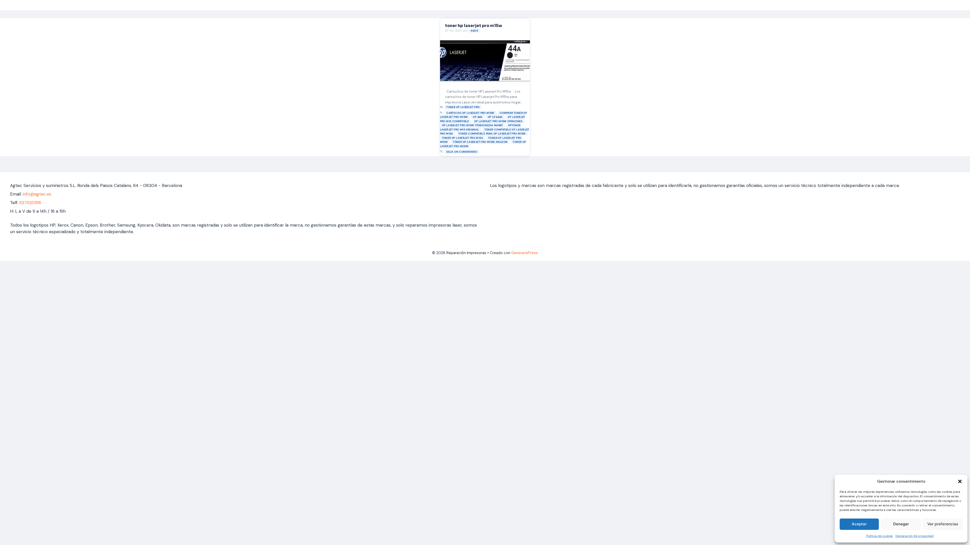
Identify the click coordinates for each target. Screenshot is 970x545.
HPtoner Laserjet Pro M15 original (480, 127)
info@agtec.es (37, 194)
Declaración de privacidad (914, 536)
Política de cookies (879, 536)
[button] (959, 481)
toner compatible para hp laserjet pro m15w (492, 133)
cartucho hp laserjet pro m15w (470, 113)
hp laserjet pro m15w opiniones (498, 121)
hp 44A (477, 117)
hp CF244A (495, 117)
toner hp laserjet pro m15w (473, 25)
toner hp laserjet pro (462, 107)
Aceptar (859, 524)
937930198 (30, 202)
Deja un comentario (461, 151)
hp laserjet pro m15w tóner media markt (472, 125)
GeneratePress (524, 252)
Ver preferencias (942, 524)
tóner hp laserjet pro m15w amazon (480, 142)
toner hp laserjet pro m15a (462, 138)
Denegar (901, 524)
